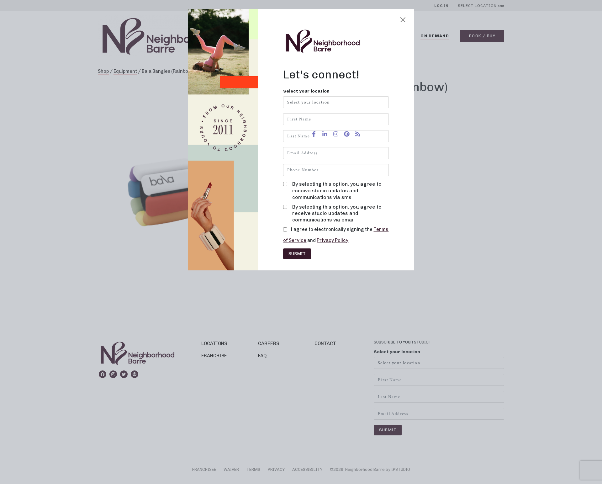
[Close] (403, 20)
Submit (297, 253)
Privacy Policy (332, 240)
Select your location (306, 91)
